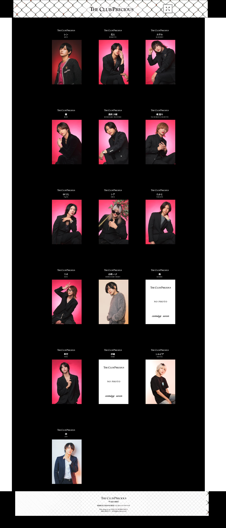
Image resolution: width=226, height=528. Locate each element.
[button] (167, 8)
